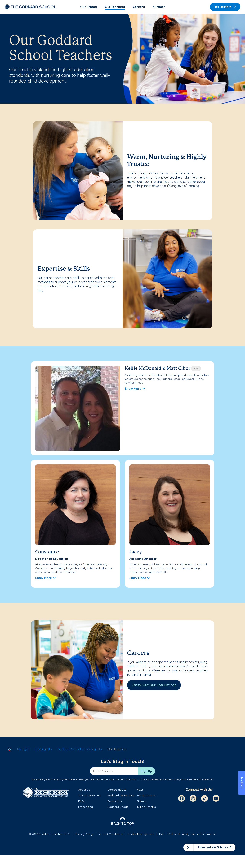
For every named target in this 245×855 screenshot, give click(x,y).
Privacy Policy (84, 834)
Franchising (85, 807)
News (140, 789)
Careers (139, 6)
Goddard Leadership (120, 795)
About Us (84, 789)
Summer (159, 6)
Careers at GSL (116, 789)
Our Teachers (115, 6)
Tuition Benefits (146, 807)
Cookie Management (141, 834)
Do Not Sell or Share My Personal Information (187, 834)
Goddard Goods (117, 807)
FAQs (81, 801)
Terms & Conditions (110, 834)
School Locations (89, 795)
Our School (88, 6)
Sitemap (142, 801)
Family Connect (147, 795)
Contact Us (114, 801)
